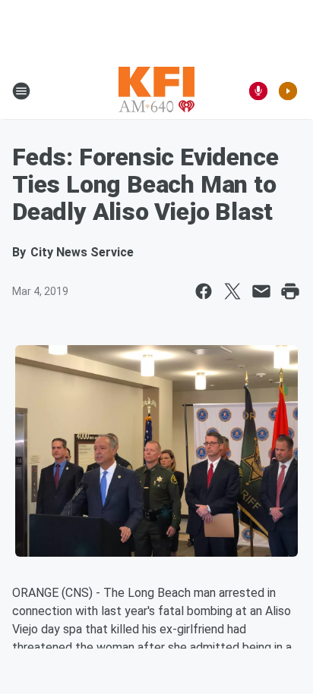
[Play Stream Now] (288, 91)
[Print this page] (290, 291)
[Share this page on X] (232, 291)
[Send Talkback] (258, 91)
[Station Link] (156, 91)
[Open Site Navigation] (21, 91)
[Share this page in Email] (261, 291)
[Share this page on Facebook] (203, 291)
